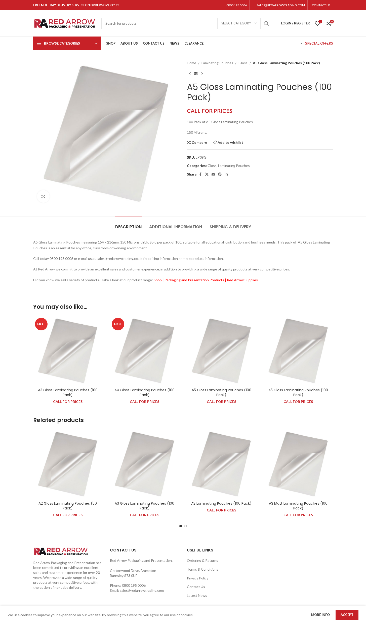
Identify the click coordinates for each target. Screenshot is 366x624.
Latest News (197, 595)
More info (321, 615)
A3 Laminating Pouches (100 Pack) (221, 503)
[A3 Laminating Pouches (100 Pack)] (221, 464)
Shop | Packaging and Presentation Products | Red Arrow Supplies (206, 280)
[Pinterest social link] (220, 174)
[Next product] (202, 74)
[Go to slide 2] (185, 526)
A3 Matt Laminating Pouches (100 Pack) (298, 506)
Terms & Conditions (202, 569)
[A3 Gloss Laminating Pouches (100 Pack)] (68, 351)
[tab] (128, 224)
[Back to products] (196, 74)
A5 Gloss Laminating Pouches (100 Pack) (221, 393)
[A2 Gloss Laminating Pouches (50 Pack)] (68, 464)
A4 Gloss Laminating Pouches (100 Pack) (144, 393)
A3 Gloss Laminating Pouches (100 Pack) (68, 393)
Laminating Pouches (217, 63)
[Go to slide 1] (180, 526)
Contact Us (196, 586)
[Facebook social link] (200, 174)
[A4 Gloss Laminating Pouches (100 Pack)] (144, 351)
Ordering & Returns (202, 560)
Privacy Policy (197, 578)
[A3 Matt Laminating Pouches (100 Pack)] (298, 464)
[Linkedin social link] (226, 174)
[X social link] (207, 174)
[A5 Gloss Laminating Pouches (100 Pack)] (221, 351)
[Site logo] (64, 23)
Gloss (243, 63)
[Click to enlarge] (43, 196)
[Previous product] (190, 74)
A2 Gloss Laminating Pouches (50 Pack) (67, 506)
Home (191, 63)
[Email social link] (213, 174)
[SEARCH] (266, 23)
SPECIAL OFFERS (319, 43)
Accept (347, 615)
